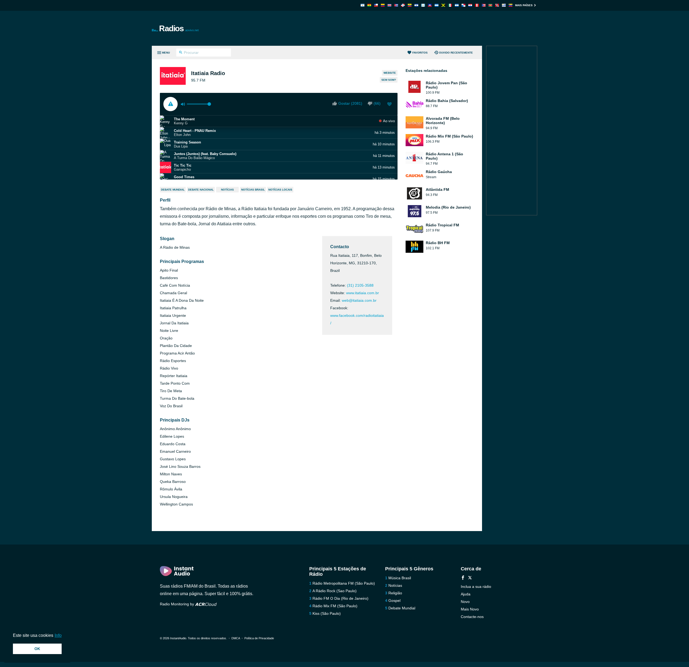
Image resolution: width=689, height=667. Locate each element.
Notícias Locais (280, 189)
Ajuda (465, 594)
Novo (465, 601)
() (377, 103)
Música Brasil (399, 578)
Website (390, 72)
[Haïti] (430, 5)
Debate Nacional (201, 189)
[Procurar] (181, 53)
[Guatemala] (423, 5)
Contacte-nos (472, 617)
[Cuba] (396, 5)
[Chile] (376, 5)
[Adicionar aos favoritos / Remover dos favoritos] (389, 104)
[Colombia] (383, 5)
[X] (470, 578)
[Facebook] (463, 578)
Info (58, 635)
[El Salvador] (416, 5)
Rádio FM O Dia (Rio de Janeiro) (340, 598)
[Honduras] (436, 5)
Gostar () (350, 103)
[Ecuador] (410, 5)
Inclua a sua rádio (476, 586)
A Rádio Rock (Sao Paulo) (334, 591)
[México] (450, 5)
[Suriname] (490, 5)
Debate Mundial (173, 189)
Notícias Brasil (253, 189)
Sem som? (388, 79)
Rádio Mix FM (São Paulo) (334, 606)
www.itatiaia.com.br (362, 293)
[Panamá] (463, 5)
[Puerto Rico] (484, 5)
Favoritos (420, 52)
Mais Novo (470, 609)
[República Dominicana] (403, 5)
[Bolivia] (369, 5)
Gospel (394, 600)
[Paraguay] (470, 5)
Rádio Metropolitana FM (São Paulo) (343, 583)
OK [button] (37, 649)
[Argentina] (362, 5)
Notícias (227, 189)
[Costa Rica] (389, 5)
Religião (395, 593)
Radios (179, 28)
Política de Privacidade (259, 638)
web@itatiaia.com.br (359, 300)
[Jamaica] (443, 5)
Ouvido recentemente (456, 52)
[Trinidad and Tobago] (497, 5)
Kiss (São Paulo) (326, 613)
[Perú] (477, 5)
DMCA (235, 638)
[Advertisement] (405, 28)
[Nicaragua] (457, 5)
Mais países (524, 5)
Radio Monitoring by (177, 604)
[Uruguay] (504, 5)
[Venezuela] (510, 5)
